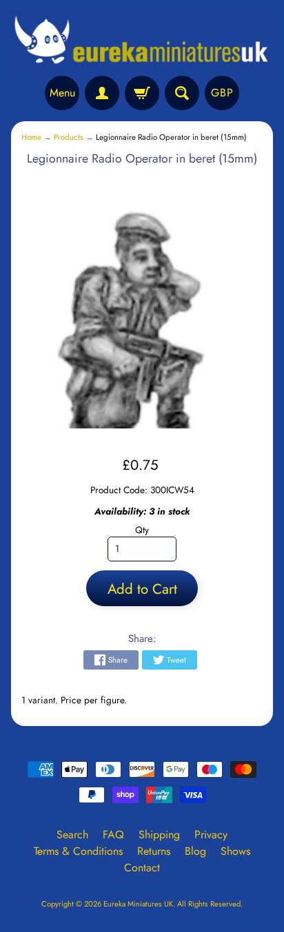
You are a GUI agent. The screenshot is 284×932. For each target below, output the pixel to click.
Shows (235, 851)
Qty (142, 530)
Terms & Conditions (78, 851)
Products (68, 137)
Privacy (210, 834)
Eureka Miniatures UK (138, 903)
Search (72, 834)
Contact (142, 868)
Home (31, 137)
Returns (153, 851)
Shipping (159, 834)
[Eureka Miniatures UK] (142, 40)
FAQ (113, 834)
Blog (195, 851)
